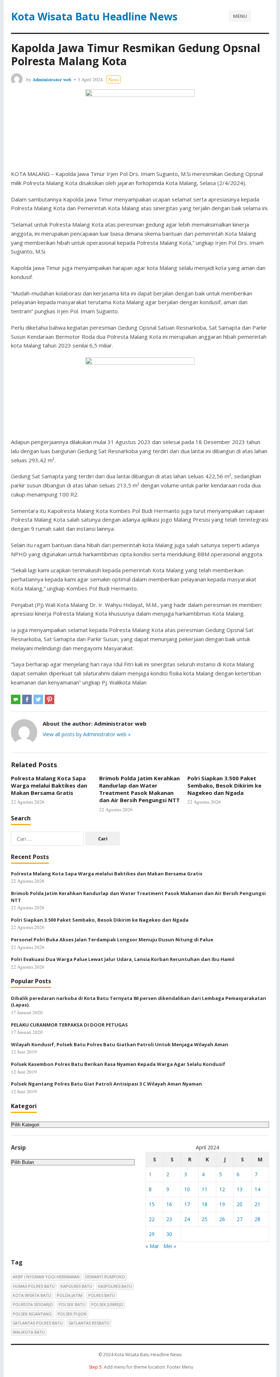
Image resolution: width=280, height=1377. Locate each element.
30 (169, 1234)
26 (222, 1219)
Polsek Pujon (72, 1314)
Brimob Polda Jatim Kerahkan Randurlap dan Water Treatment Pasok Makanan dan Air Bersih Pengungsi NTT (139, 789)
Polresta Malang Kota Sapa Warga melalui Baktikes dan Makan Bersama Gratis (49, 785)
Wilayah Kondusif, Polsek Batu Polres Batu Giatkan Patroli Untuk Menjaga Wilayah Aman (119, 1044)
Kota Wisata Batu (32, 1295)
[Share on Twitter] (38, 699)
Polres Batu (101, 1295)
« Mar (152, 1246)
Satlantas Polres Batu (38, 1323)
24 (187, 1219)
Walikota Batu (29, 1332)
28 (257, 1219)
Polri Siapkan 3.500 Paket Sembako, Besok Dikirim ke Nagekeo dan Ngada (224, 785)
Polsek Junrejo (107, 1304)
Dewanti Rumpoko (105, 1276)
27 (239, 1219)
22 (152, 1219)
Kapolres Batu (76, 1286)
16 (169, 1204)
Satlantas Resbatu (89, 1323)
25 (204, 1219)
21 (257, 1204)
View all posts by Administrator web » (87, 734)
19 (222, 1204)
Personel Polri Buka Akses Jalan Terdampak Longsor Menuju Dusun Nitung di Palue (112, 939)
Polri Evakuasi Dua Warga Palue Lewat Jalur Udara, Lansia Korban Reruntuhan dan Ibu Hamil (122, 959)
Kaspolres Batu (115, 1286)
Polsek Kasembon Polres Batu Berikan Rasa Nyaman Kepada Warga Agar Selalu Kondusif (118, 1064)
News (113, 79)
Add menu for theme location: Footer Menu (141, 1367)
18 (204, 1204)
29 (152, 1234)
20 (239, 1204)
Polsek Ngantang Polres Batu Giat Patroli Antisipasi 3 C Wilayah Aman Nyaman (106, 1083)
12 (222, 1189)
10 (187, 1189)
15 (152, 1204)
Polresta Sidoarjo (33, 1304)
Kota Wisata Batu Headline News (94, 16)
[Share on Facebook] (27, 699)
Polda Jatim (69, 1295)
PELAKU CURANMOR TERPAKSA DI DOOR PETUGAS (69, 1024)
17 (187, 1204)
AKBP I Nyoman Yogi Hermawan (46, 1276)
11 (204, 1189)
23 (169, 1219)
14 (257, 1189)
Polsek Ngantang (32, 1314)
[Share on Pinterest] (49, 699)
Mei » (169, 1246)
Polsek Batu (72, 1304)
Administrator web (51, 79)
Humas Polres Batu (34, 1286)
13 (239, 1189)
